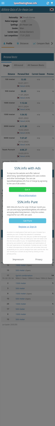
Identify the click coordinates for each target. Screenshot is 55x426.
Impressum (18, 259)
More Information (27, 195)
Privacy (38, 259)
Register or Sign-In (28, 226)
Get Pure (27, 220)
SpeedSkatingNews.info (25, 3)
